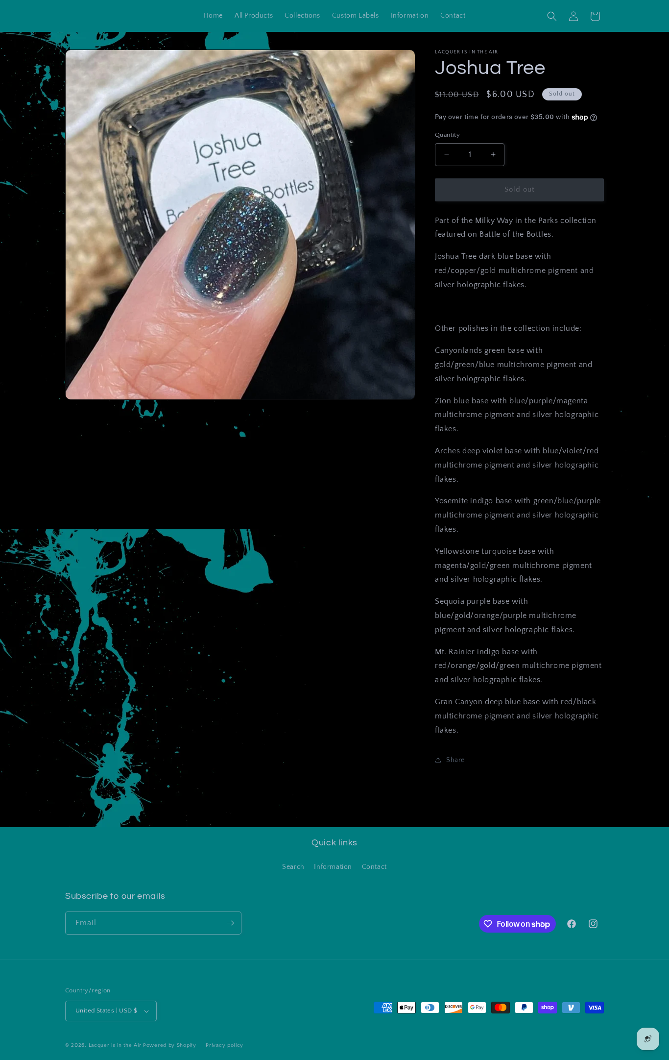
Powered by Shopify (169, 1045)
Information (333, 867)
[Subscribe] (230, 923)
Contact (374, 867)
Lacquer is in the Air (115, 1045)
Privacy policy (224, 1045)
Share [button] (455, 760)
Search (293, 867)
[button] (552, 16)
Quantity (447, 134)
